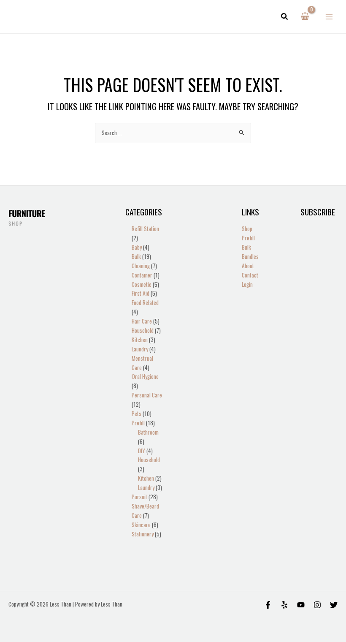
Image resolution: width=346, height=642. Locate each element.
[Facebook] (268, 605)
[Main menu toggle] (329, 16)
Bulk (246, 247)
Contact (250, 275)
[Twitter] (334, 605)
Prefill (248, 238)
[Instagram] (317, 605)
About (248, 265)
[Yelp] (284, 605)
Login (247, 284)
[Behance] (301, 605)
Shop (247, 228)
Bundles (250, 256)
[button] (285, 16)
